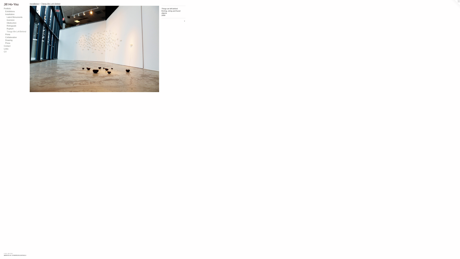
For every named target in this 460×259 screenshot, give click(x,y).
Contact (7, 46)
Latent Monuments (14, 17)
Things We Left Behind (16, 32)
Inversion (10, 20)
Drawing (8, 40)
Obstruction (11, 23)
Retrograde (11, 26)
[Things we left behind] (94, 49)
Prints (7, 34)
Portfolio (7, 9)
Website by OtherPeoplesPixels (15, 255)
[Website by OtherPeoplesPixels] (455, 5)
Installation (9, 14)
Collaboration (11, 37)
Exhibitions (10, 11)
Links (6, 49)
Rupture (10, 29)
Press (7, 43)
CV (5, 52)
